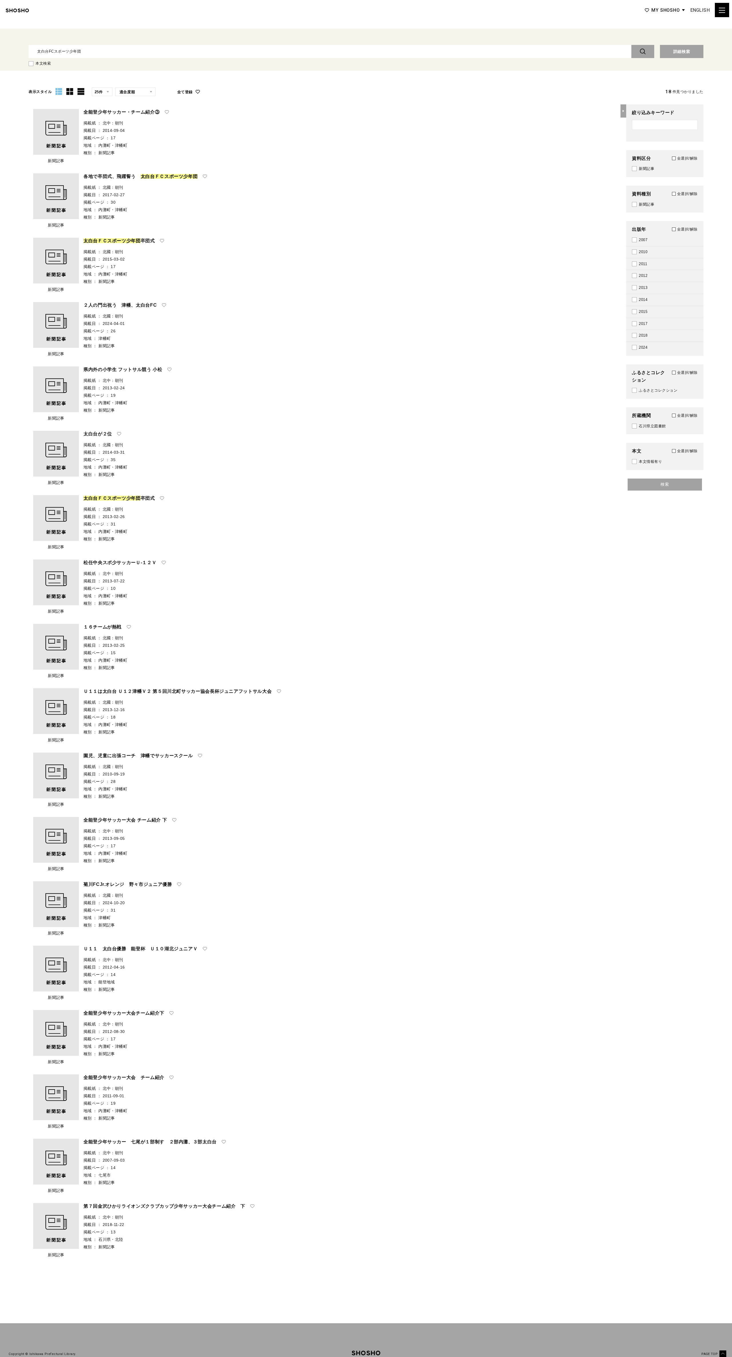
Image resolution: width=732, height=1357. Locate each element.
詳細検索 (681, 51)
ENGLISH (700, 10)
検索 (665, 484)
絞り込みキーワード (653, 112)
